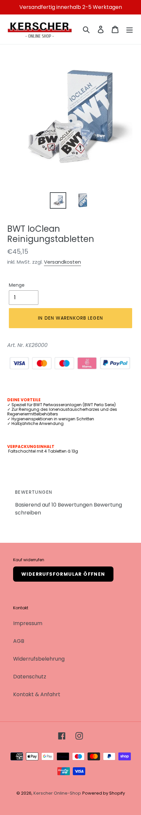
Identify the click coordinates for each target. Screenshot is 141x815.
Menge (17, 285)
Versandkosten (62, 261)
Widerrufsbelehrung (39, 659)
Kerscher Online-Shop (57, 793)
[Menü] (129, 29)
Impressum (27, 623)
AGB (18, 641)
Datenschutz (29, 676)
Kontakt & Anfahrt (36, 694)
